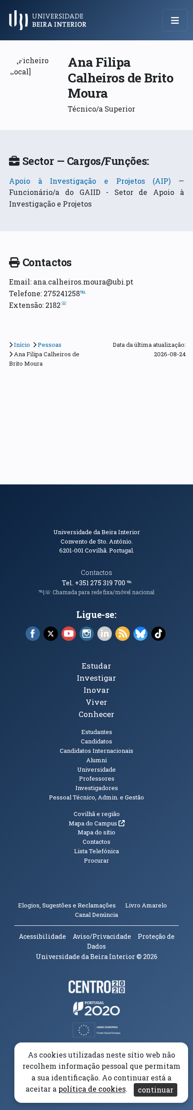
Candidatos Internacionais (96, 751)
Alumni (96, 760)
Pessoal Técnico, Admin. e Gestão (96, 797)
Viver (96, 702)
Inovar (96, 690)
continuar (155, 1089)
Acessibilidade (42, 936)
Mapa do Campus (97, 823)
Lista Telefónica (96, 851)
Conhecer (96, 714)
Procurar (96, 860)
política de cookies (92, 1089)
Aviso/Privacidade (102, 936)
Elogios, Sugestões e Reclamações (67, 905)
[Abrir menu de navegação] (175, 20)
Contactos (96, 572)
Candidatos (96, 741)
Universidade (96, 769)
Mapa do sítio (96, 832)
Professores (96, 778)
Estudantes (96, 732)
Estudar (96, 666)
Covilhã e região (97, 814)
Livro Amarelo (146, 905)
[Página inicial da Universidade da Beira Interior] (50, 20)
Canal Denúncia (96, 915)
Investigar (96, 678)
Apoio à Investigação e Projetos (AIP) (90, 181)
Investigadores (96, 788)
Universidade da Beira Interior (96, 532)
